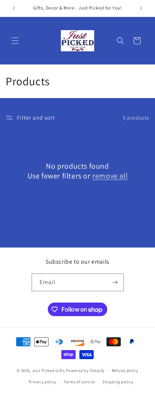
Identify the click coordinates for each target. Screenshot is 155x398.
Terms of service (79, 381)
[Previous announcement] (14, 8)
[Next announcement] (141, 8)
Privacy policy (42, 381)
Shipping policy (118, 381)
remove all (110, 176)
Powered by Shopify (85, 370)
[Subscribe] (115, 282)
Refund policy (125, 370)
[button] (15, 40)
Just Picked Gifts (48, 370)
